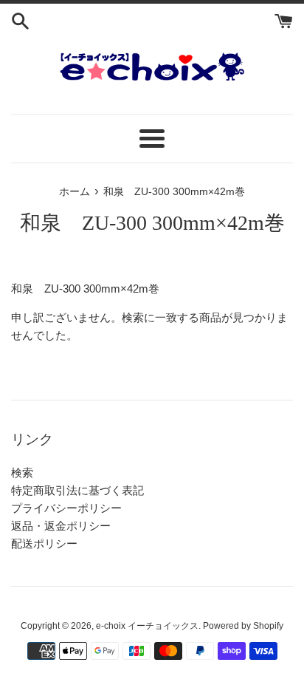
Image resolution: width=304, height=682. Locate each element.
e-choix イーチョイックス (147, 626)
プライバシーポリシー (66, 508)
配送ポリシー (44, 543)
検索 (22, 472)
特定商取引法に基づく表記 (77, 490)
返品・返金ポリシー (61, 525)
